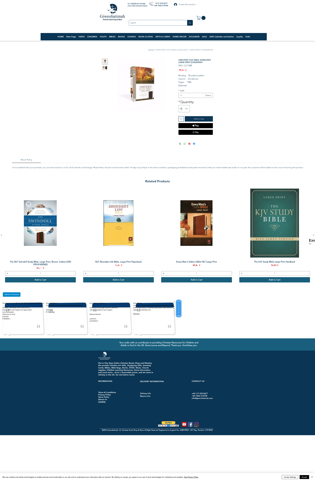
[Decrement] (186, 108)
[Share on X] (180, 143)
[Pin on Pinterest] (189, 143)
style (181, 90)
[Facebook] (190, 424)
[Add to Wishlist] (181, 119)
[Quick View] (274, 223)
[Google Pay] (195, 132)
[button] (92, 36)
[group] (157, 235)
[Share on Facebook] (194, 143)
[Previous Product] (313, 235)
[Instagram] (196, 424)
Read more (182, 85)
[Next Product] (1, 235)
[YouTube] (184, 424)
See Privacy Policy (191, 477)
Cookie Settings (290, 477)
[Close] (312, 477)
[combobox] (195, 95)
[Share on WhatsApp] (184, 143)
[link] (201, 18)
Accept (304, 477)
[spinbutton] (275, 273)
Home (151, 50)
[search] (190, 22)
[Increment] (181, 108)
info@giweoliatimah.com (202, 398)
